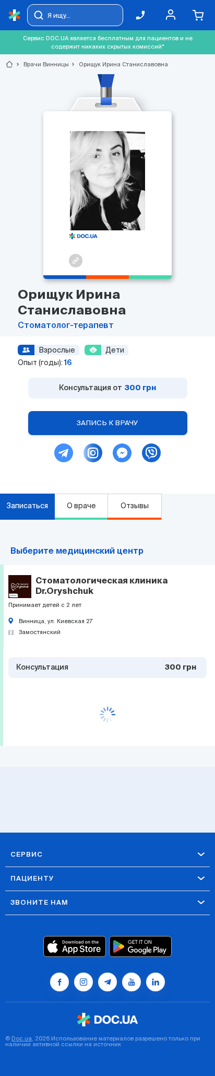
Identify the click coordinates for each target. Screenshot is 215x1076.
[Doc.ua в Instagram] (83, 982)
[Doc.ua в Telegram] (107, 982)
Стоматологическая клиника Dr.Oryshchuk (101, 586)
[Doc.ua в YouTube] (131, 982)
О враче (81, 505)
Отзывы (135, 505)
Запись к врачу (107, 423)
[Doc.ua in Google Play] (140, 946)
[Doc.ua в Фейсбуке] (59, 982)
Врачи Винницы (42, 64)
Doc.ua (21, 1038)
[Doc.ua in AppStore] (74, 946)
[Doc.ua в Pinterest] (155, 982)
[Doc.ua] (14, 15)
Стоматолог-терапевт (66, 326)
